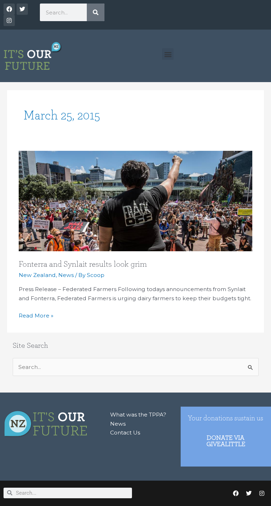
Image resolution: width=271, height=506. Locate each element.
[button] (168, 54)
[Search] (95, 12)
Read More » (36, 315)
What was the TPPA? (138, 414)
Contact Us (125, 432)
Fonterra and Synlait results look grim (83, 264)
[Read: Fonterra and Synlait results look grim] (135, 200)
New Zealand (37, 275)
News (66, 275)
